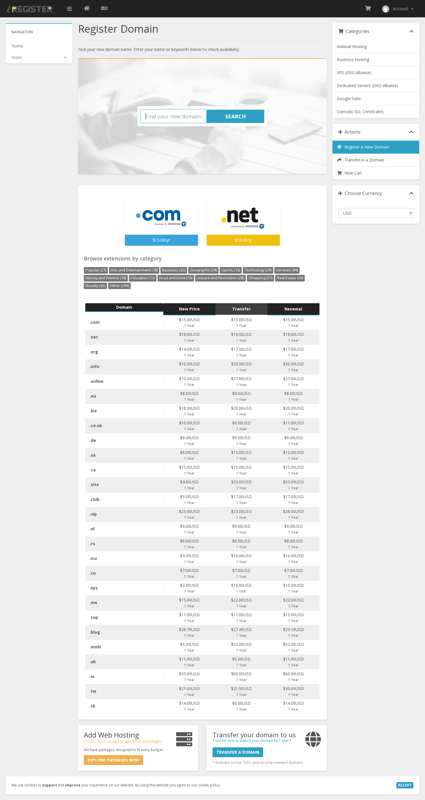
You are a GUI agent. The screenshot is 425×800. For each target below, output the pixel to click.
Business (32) (173, 270)
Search (235, 116)
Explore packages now (113, 760)
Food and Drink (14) (175, 277)
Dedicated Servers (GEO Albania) (367, 85)
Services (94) (287, 270)
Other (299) (119, 285)
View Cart (352, 173)
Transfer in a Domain (363, 160)
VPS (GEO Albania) (354, 72)
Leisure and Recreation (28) (220, 277)
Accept (405, 785)
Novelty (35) (95, 285)
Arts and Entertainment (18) (134, 270)
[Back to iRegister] (86, 8)
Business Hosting (353, 59)
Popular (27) (96, 270)
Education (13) (143, 277)
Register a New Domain (365, 147)
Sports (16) (230, 270)
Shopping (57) (260, 277)
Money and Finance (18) (106, 277)
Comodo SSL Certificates (360, 111)
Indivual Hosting (352, 46)
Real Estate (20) (290, 277)
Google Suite (349, 98)
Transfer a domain (237, 752)
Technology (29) (258, 270)
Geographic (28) (203, 270)
